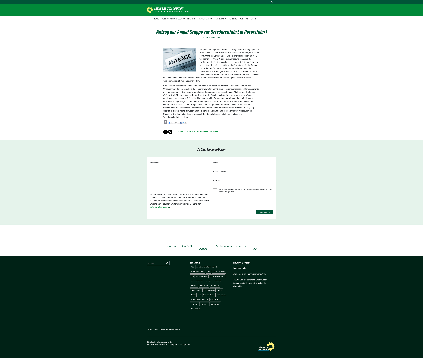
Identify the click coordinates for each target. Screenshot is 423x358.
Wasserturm (215, 304)
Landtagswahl (221, 295)
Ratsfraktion (206, 18)
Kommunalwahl (208, 295)
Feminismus (204, 285)
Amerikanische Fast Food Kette (207, 267)
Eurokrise (194, 285)
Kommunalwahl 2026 (172, 18)
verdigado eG (185, 344)
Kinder (193, 295)
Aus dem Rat (207, 131)
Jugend (219, 290)
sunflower (163, 344)
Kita (199, 295)
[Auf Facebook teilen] (170, 132)
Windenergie (195, 309)
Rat (211, 299)
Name (216, 162)
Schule (217, 299)
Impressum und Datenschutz (170, 330)
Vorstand (221, 18)
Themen (191, 18)
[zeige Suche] (272, 2)
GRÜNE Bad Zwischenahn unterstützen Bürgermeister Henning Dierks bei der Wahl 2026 (250, 282)
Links (253, 18)
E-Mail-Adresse (220, 171)
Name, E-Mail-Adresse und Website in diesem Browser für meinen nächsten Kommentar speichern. (245, 190)
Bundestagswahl (202, 276)
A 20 (192, 267)
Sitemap (149, 330)
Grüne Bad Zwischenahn (169, 8)
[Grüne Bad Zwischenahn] (150, 9)
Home (156, 18)
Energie (208, 281)
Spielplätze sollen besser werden (236, 248)
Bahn (208, 271)
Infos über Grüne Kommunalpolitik (172, 11)
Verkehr (215, 131)
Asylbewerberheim (197, 271)
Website (216, 180)
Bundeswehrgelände (217, 276)
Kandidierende (239, 268)
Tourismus (194, 304)
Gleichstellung (196, 290)
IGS (204, 290)
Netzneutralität (202, 299)
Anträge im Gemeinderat (194, 131)
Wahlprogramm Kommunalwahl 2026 (249, 274)
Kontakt (244, 18)
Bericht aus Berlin (219, 271)
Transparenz (204, 304)
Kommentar (155, 162)
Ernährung (217, 281)
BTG (192, 276)
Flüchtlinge (215, 285)
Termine (233, 18)
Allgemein (181, 131)
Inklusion (211, 290)
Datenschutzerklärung (159, 207)
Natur (193, 299)
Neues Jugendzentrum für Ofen (187, 248)
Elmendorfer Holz (197, 281)
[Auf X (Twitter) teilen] (165, 132)
